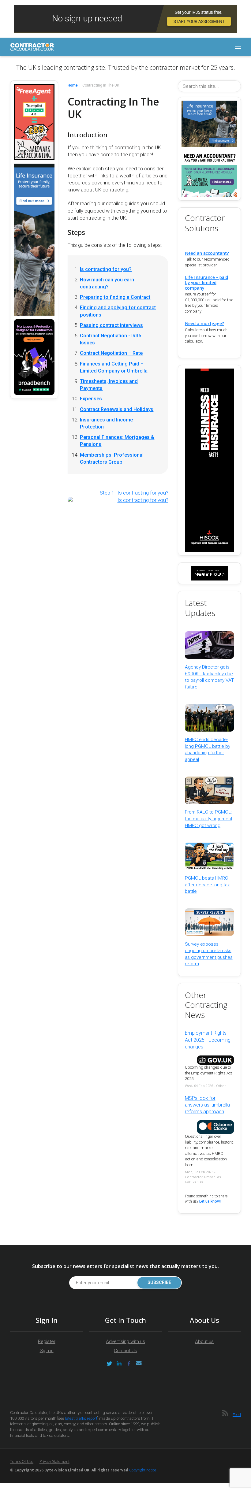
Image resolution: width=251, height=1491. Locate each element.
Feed (237, 1414)
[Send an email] (138, 1363)
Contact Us (125, 1350)
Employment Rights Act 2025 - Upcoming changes (207, 1040)
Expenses (91, 399)
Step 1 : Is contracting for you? (134, 493)
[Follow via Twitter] (109, 1363)
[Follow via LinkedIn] (119, 1363)
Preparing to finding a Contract (115, 297)
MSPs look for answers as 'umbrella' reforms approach (207, 1105)
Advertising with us (125, 1341)
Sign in (47, 1350)
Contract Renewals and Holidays (116, 409)
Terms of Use (21, 1461)
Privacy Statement (54, 1461)
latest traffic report (81, 1418)
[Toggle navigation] (238, 47)
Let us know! (210, 1201)
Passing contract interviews (111, 325)
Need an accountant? (207, 253)
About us (204, 1341)
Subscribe (159, 1282)
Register (46, 1341)
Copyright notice (142, 1470)
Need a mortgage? (204, 323)
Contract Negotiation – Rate (111, 353)
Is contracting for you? (106, 269)
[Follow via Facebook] (129, 1363)
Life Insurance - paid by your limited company (206, 282)
